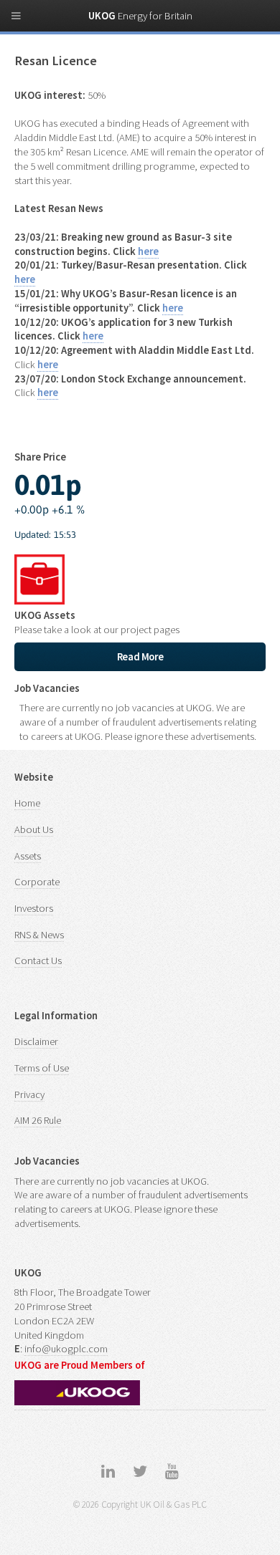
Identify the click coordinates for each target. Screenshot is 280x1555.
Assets (27, 855)
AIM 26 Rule (37, 1120)
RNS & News (39, 934)
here (148, 251)
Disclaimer (36, 1041)
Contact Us (38, 960)
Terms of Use (41, 1067)
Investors (33, 908)
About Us (33, 829)
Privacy (29, 1094)
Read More (140, 656)
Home (27, 802)
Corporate (37, 881)
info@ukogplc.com (66, 1348)
